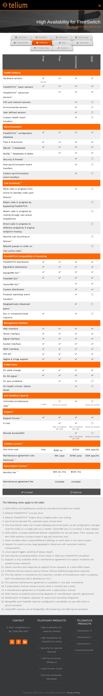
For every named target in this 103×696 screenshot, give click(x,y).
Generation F (85, 637)
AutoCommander (85, 650)
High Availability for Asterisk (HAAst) (51, 629)
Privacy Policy (73, 693)
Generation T (85, 643)
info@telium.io (22, 627)
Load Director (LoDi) (51, 668)
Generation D (85, 630)
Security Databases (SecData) (51, 677)
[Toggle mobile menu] (99, 5)
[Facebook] (18, 642)
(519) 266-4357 (20, 631)
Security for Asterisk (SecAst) (51, 650)
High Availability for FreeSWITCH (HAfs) (51, 640)
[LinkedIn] (24, 642)
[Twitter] (12, 642)
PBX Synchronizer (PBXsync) (51, 660)
